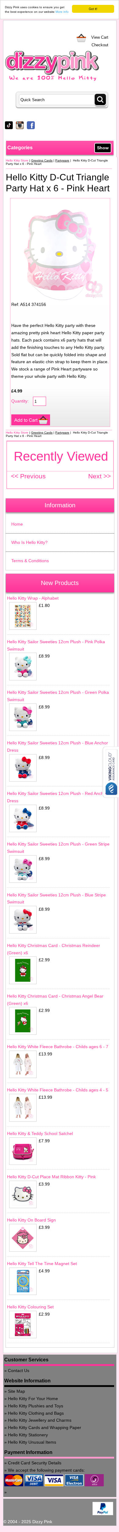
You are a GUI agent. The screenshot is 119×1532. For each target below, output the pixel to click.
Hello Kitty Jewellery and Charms (39, 1420)
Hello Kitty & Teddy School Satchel (40, 1133)
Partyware (62, 160)
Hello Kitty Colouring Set (30, 1306)
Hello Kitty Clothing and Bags (36, 1413)
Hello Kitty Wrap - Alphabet (33, 598)
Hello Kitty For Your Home (33, 1398)
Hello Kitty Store (17, 160)
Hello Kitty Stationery (28, 1434)
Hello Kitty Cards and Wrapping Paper (44, 1427)
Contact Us (18, 1370)
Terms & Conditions (30, 560)
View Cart (99, 37)
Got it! (93, 8)
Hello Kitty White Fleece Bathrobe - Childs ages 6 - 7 (57, 1046)
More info (62, 11)
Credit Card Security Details (34, 1462)
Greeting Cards (41, 160)
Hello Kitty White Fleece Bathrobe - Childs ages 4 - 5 (57, 1089)
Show (103, 147)
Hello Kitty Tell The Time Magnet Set (42, 1263)
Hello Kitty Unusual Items (32, 1442)
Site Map (16, 1391)
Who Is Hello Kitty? (29, 542)
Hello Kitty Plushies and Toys (35, 1405)
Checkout (100, 45)
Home (17, 524)
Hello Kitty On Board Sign (31, 1220)
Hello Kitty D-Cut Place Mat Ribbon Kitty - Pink (51, 1176)
